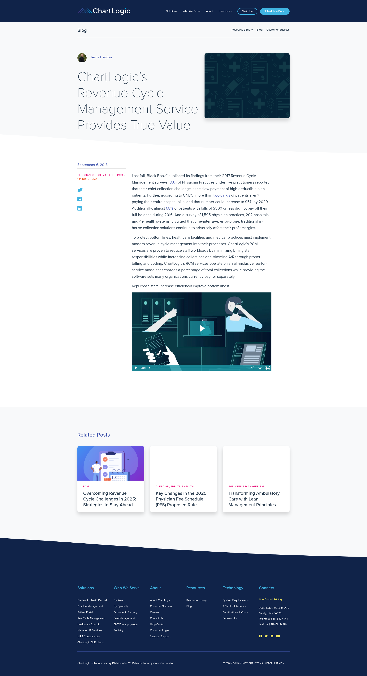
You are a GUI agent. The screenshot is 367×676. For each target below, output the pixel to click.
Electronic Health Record (92, 600)
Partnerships (230, 618)
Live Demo (265, 599)
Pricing (278, 599)
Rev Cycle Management (91, 618)
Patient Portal (85, 612)
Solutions (171, 11)
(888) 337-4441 (279, 618)
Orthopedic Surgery (125, 612)
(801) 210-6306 (278, 624)
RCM (120, 175)
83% (173, 182)
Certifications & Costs (235, 612)
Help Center (157, 624)
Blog (260, 29)
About (209, 11)
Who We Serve (191, 11)
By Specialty (121, 606)
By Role (118, 600)
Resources (225, 11)
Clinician (84, 175)
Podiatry (118, 630)
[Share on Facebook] (79, 199)
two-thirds (221, 195)
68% (169, 208)
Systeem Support (160, 636)
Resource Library (242, 29)
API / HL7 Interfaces (234, 606)
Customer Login (159, 630)
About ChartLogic (160, 600)
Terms (259, 663)
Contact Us (156, 618)
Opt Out (248, 663)
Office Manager (104, 175)
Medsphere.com (274, 663)
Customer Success (278, 29)
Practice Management (90, 606)
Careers (154, 612)
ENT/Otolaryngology (126, 624)
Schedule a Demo (274, 11)
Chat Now (247, 11)
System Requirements (236, 600)
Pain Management (124, 618)
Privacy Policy (232, 663)
